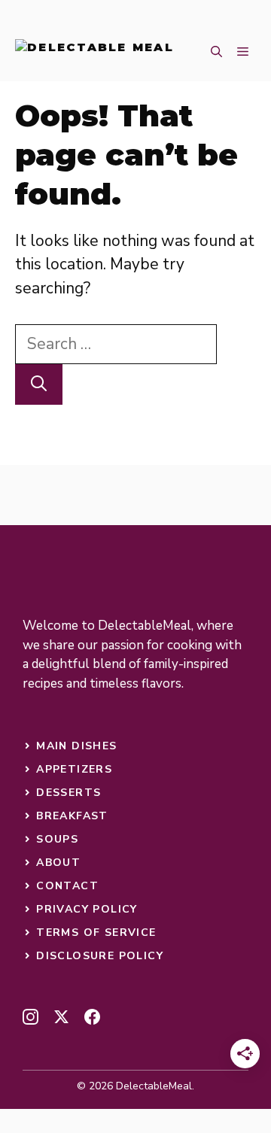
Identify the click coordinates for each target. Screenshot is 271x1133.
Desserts (68, 792)
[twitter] (61, 1017)
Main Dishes (76, 746)
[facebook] (92, 1017)
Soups (57, 839)
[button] (216, 53)
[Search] (38, 384)
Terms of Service (96, 932)
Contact (67, 886)
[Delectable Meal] (94, 53)
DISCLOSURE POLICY (99, 956)
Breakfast (72, 816)
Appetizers (74, 769)
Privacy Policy (87, 909)
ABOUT (58, 862)
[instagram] (30, 1017)
